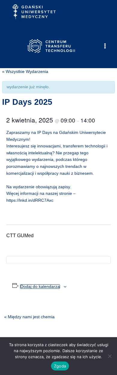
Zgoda (60, 366)
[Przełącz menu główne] (105, 46)
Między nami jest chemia (29, 317)
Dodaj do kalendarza (40, 286)
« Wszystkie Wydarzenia (25, 71)
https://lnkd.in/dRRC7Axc (29, 200)
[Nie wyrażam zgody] (109, 356)
